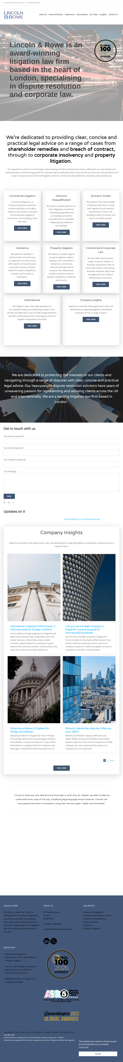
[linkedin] (9, 502)
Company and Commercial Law (97, 915)
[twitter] (5, 502)
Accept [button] (98, 1054)
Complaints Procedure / (51, 1032)
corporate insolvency (58, 155)
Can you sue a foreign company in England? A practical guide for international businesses (84, 629)
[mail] (13, 502)
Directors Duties (90, 922)
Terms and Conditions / (34, 1032)
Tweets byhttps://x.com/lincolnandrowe (82, 519)
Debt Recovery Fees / (67, 1032)
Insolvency (88, 925)
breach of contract (92, 149)
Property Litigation (91, 928)
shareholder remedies (33, 149)
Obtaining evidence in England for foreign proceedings (20, 980)
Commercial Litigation (93, 912)
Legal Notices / (9, 1032)
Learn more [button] (84, 1047)
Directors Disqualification (94, 918)
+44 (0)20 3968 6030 (52, 924)
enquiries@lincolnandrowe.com (57, 929)
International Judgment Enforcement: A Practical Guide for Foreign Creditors (20, 957)
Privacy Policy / (19, 1032)
